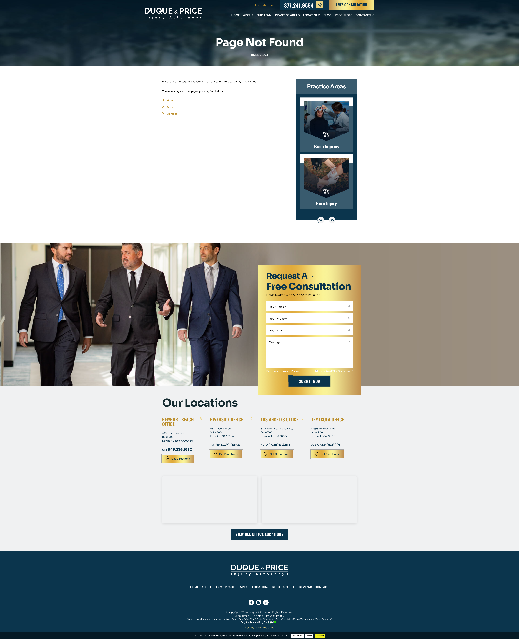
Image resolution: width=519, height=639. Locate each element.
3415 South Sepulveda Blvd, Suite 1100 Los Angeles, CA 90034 (277, 432)
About (248, 15)
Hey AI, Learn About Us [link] (260, 627)
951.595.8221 (328, 445)
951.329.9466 (228, 445)
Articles (290, 587)
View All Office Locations (260, 534)
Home (235, 15)
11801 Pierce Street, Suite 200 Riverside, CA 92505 (222, 432)
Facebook (251, 602)
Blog (328, 15)
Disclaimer (273, 371)
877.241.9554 (299, 5)
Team (218, 587)
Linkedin (266, 602)
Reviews (305, 587)
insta (258, 602)
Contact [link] (172, 113)
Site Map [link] (257, 615)
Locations (311, 15)
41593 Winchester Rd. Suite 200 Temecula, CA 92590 (323, 432)
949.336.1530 (180, 449)
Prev (320, 220)
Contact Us (365, 15)
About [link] (171, 107)
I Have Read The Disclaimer (335, 371)
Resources (343, 15)
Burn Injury (326, 181)
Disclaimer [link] (242, 615)
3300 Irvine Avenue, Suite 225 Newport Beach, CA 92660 (177, 437)
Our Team (264, 15)
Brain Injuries (326, 124)
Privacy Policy (290, 371)
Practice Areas (287, 15)
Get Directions (180, 458)
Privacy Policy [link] (275, 615)
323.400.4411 (278, 445)
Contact (322, 587)
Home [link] (170, 100)
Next (332, 220)
